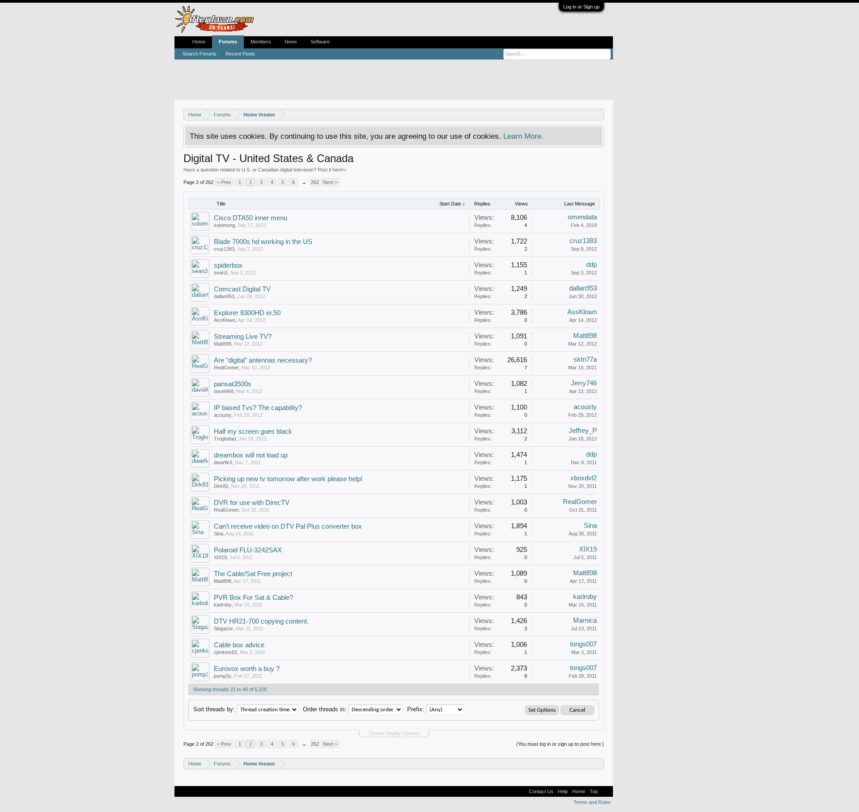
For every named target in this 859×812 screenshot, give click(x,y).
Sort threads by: (214, 709)
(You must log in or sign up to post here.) (560, 744)
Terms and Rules (592, 802)
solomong (224, 225)
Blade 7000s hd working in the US (263, 241)
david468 (224, 391)
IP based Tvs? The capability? (258, 407)
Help (563, 791)
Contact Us (541, 791)
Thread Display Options (394, 733)
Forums (228, 41)
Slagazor (223, 628)
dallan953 (224, 296)
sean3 (220, 272)
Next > (330, 182)
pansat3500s (232, 384)
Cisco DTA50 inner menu (250, 218)
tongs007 (583, 644)
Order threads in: (324, 709)
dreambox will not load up (251, 455)
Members (261, 41)
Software (320, 41)
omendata (582, 217)
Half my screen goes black (253, 431)
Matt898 (222, 343)
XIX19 (220, 557)
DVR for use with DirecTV (251, 502)
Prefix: (415, 709)
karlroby (223, 604)
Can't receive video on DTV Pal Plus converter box (288, 526)
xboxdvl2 (583, 478)
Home (198, 41)
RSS (605, 791)
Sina (218, 533)
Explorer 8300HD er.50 (247, 312)
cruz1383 (224, 249)
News (291, 41)
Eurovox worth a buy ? (247, 668)
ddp (591, 264)
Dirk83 (221, 486)
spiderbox (228, 265)
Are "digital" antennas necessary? (263, 360)
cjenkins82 (225, 652)
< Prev (224, 182)
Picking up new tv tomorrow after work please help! (288, 479)
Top (594, 791)
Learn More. (523, 136)
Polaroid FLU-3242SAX (248, 550)
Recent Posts (240, 53)
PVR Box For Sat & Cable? (253, 597)
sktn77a (585, 359)
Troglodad (225, 438)
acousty (222, 415)
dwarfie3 (223, 462)
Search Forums (200, 53)
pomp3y (222, 676)
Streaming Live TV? (243, 336)
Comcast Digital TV (242, 289)
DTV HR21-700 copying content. (261, 621)
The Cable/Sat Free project (253, 573)
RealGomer (226, 367)
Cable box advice (239, 645)
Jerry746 (584, 383)
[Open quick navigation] (598, 114)
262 (315, 182)
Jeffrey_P (583, 430)
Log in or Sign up (581, 6)
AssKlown (224, 320)
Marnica (585, 620)
